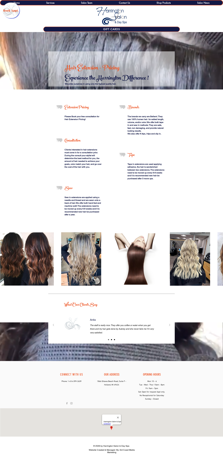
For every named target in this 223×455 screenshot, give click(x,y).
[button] (50, 2)
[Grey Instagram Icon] (71, 403)
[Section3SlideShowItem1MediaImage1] (108, 339)
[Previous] (53, 325)
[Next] (169, 325)
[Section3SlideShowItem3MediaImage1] (114, 339)
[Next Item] (218, 258)
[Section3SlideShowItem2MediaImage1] (111, 339)
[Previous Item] (4, 258)
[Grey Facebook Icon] (66, 403)
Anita (85, 319)
